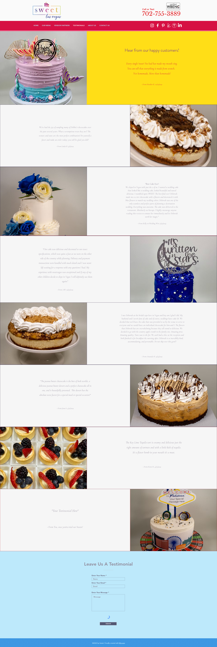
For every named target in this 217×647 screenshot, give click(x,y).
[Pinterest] (163, 25)
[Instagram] (152, 25)
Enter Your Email (98, 583)
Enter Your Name (98, 575)
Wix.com (122, 643)
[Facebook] (157, 25)
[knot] (168, 25)
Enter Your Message (100, 592)
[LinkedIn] (179, 25)
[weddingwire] (174, 25)
